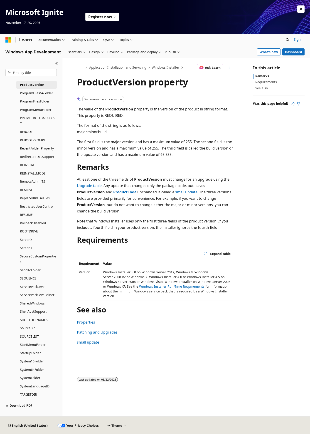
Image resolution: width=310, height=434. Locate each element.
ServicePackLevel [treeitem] (32, 286)
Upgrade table (89, 185)
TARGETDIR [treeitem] (28, 394)
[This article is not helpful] (298, 103)
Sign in (299, 39)
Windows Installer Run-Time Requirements (171, 286)
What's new (269, 52)
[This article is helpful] (293, 103)
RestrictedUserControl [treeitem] (37, 206)
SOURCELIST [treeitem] (29, 336)
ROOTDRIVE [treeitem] (29, 231)
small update (186, 192)
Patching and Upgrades (97, 332)
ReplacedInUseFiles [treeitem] (35, 198)
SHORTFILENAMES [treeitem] (34, 320)
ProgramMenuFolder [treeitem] (36, 109)
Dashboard (293, 52)
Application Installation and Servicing (117, 67)
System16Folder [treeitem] (32, 361)
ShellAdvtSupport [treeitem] (33, 311)
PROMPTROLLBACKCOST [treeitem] (37, 121)
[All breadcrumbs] (81, 67)
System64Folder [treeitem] (32, 369)
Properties (86, 322)
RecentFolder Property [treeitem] (37, 148)
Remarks (262, 76)
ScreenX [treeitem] (26, 239)
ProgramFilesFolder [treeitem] (34, 101)
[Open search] (287, 40)
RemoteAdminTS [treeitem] (32, 181)
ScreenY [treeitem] (26, 248)
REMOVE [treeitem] (26, 190)
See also (261, 88)
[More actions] (229, 67)
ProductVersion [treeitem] (32, 84)
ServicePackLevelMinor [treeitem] (37, 295)
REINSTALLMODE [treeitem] (33, 173)
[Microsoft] (8, 40)
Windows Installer (165, 67)
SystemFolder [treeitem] (30, 378)
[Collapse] (56, 63)
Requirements (266, 82)
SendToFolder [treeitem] (30, 270)
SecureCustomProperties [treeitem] (38, 259)
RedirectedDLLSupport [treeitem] (37, 157)
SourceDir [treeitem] (27, 328)
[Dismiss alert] (301, 9)
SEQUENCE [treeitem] (28, 278)
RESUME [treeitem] (26, 214)
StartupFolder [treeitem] (30, 353)
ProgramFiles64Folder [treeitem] (36, 93)
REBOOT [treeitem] (26, 132)
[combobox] (31, 72)
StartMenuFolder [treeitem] (33, 344)
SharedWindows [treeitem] (32, 303)
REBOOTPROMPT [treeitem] (33, 140)
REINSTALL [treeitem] (28, 165)
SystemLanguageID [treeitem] (34, 386)
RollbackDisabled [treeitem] (33, 223)
